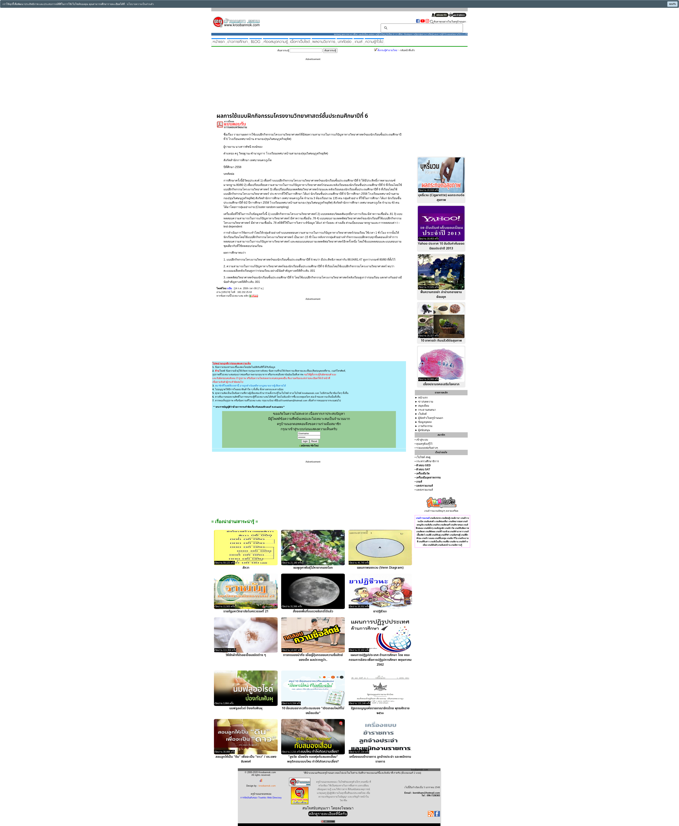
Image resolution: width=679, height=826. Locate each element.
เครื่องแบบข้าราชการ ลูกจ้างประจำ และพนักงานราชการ (380, 759)
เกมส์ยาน (454, 541)
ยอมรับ (672, 4)
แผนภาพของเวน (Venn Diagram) (380, 567)
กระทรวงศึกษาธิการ (427, 461)
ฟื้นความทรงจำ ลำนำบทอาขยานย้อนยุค (441, 294)
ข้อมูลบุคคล (425, 422)
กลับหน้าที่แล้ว (407, 50)
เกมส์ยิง (445, 541)
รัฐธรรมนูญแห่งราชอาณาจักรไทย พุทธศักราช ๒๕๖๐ (380, 710)
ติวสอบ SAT (423, 469)
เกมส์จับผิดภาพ (462, 528)
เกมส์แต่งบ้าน (444, 545)
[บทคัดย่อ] (344, 43)
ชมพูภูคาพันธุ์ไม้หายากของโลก (313, 567)
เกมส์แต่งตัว (429, 521)
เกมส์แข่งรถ (435, 518)
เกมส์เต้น (428, 525)
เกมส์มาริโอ (452, 538)
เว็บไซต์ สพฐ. (423, 457)
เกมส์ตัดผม (430, 531)
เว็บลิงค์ (422, 413)
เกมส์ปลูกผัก (438, 528)
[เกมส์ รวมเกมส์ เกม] (358, 43)
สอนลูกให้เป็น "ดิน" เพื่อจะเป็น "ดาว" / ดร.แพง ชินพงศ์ (245, 759)
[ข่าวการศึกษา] (237, 43)
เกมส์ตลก (420, 531)
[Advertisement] (313, 88)
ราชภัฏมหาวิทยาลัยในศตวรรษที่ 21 (245, 611)
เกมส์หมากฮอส (455, 521)
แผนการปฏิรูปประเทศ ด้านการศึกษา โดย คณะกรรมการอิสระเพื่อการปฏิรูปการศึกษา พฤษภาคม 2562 (380, 660)
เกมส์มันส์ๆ (432, 545)
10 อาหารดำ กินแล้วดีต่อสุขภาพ (441, 340)
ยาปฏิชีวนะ (380, 611)
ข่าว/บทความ (425, 401)
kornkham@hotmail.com (294, 400)
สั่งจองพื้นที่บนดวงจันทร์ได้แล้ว (313, 611)
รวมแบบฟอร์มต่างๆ (427, 447)
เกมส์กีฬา (445, 535)
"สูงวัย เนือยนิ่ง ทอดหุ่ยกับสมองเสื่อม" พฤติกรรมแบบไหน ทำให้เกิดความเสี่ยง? (313, 759)
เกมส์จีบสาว (424, 541)
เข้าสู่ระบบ (422, 439)
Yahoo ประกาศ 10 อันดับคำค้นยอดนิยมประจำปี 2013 (441, 246)
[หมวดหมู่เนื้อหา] (300, 43)
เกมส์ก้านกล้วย (442, 531)
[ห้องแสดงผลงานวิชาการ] (324, 43)
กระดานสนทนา (427, 409)
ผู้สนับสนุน (424, 430)
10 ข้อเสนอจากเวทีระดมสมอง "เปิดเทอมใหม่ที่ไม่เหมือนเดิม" (313, 710)
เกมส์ (419, 481)
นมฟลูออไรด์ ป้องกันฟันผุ (245, 708)
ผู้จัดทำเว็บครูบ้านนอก (430, 418)
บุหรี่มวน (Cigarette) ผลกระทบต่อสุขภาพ (441, 197)
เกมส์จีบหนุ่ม (440, 538)
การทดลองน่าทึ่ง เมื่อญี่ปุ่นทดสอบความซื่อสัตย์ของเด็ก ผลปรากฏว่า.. (313, 657)
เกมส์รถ (436, 525)
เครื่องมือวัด (423, 473)
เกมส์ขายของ (457, 525)
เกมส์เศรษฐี (455, 535)
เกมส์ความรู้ (456, 545)
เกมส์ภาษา (455, 518)
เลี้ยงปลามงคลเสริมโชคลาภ (441, 384)
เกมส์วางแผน (428, 538)
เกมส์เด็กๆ (428, 528)
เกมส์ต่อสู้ (445, 518)
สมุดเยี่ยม (423, 405)
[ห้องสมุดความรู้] (275, 43)
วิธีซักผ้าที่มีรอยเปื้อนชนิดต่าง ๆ (246, 655)
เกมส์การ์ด (449, 528)
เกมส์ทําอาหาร (456, 531)
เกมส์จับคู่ (436, 535)
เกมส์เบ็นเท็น (436, 541)
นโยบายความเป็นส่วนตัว (140, 4)
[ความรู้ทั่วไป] (374, 43)
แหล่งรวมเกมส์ (424, 485)
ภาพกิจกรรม (425, 426)
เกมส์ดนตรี (445, 525)
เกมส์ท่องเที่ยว (441, 521)
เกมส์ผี (428, 535)
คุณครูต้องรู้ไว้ (424, 443)
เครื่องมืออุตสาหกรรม (428, 477)
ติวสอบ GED (423, 465)
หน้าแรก (423, 397)
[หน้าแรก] (218, 43)
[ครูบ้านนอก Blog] (255, 43)
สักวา (245, 567)
